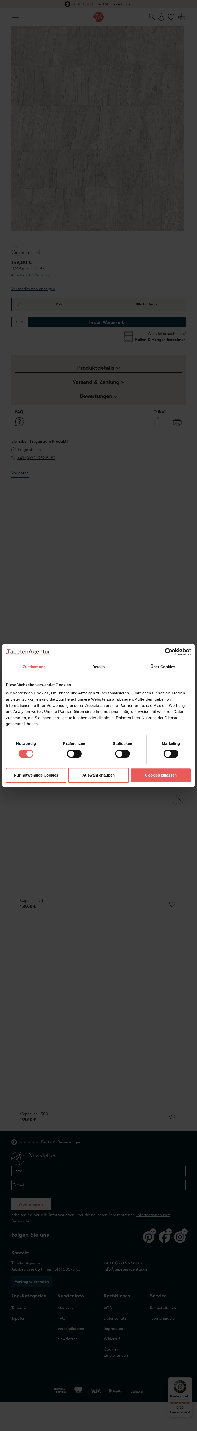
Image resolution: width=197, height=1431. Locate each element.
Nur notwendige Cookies (36, 775)
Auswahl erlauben (98, 775)
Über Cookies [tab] (163, 666)
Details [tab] (98, 666)
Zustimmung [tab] (34, 666)
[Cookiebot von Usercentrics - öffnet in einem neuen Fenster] (168, 652)
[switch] (74, 754)
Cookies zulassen (161, 775)
